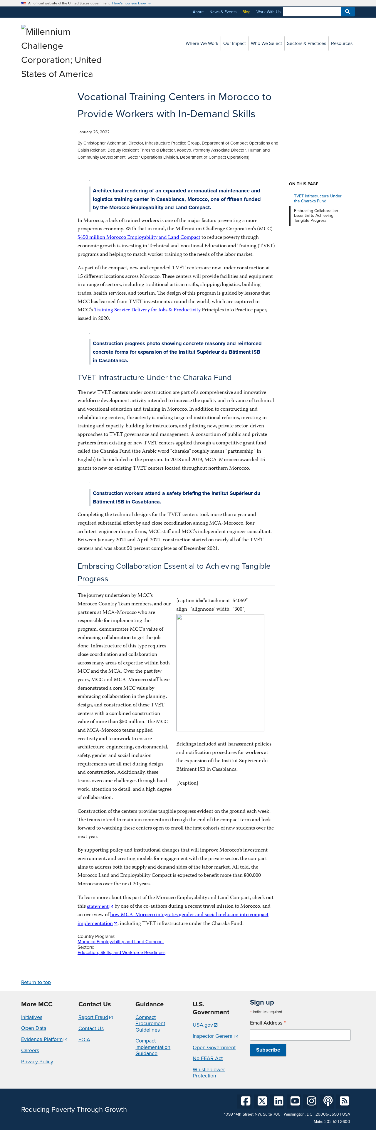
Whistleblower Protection (209, 1073)
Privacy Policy (37, 1061)
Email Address (268, 1022)
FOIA (84, 1039)
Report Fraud (93, 1017)
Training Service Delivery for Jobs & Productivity (147, 310)
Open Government (214, 1047)
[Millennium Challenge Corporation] (63, 74)
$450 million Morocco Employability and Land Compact (139, 238)
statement (98, 907)
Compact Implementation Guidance (152, 1047)
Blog (246, 12)
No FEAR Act (208, 1058)
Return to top (36, 982)
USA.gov (203, 1025)
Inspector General (213, 1036)
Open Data (33, 1028)
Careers (30, 1050)
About (198, 12)
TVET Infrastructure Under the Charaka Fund (318, 198)
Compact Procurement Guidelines (150, 1023)
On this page (303, 184)
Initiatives (31, 1017)
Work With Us (268, 12)
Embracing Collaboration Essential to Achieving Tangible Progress (316, 216)
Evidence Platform (42, 1039)
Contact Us (91, 1028)
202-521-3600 (337, 1122)
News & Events (222, 12)
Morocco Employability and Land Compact (121, 941)
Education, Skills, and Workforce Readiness (121, 952)
